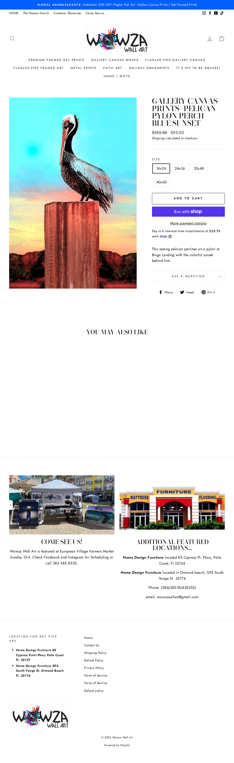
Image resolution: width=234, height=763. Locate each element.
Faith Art (112, 68)
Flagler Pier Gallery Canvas (175, 60)
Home (88, 637)
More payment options (188, 223)
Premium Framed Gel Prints (56, 60)
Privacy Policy (94, 668)
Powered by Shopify (117, 745)
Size (156, 159)
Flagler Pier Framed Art (38, 68)
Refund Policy (93, 660)
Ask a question (188, 276)
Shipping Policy (95, 652)
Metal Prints (83, 68)
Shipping (158, 138)
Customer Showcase (67, 13)
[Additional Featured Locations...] (172, 504)
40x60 (161, 182)
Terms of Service (95, 675)
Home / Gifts (117, 76)
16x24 (161, 168)
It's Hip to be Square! (198, 68)
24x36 (180, 168)
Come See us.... (97, 13)
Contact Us (91, 645)
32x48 (199, 168)
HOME (14, 13)
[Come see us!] (61, 504)
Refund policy (94, 690)
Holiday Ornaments (149, 68)
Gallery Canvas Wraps (114, 60)
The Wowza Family (36, 13)
